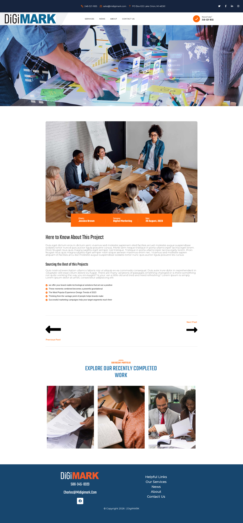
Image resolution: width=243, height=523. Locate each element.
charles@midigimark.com (80, 492)
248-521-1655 (90, 6)
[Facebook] (80, 501)
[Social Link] (219, 6)
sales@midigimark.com (114, 6)
